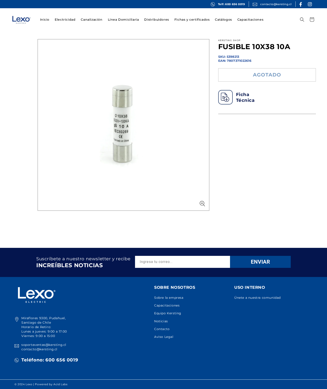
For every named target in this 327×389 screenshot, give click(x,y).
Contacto (162, 329)
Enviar (260, 262)
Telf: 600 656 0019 (231, 4)
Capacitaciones (167, 305)
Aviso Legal (164, 337)
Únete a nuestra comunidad (257, 298)
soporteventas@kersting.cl (43, 345)
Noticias (161, 321)
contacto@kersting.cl (276, 4)
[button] (65, 19)
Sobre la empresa (169, 298)
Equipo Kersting (167, 313)
